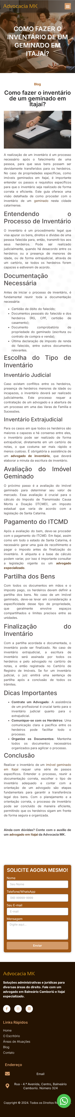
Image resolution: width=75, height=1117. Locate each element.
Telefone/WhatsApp (21, 891)
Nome (11, 878)
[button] (68, 6)
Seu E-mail (14, 905)
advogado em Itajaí (23, 834)
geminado (41, 201)
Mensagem (14, 919)
